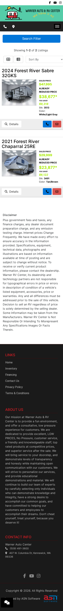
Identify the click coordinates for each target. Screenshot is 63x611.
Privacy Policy (14, 387)
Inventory (11, 368)
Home (9, 362)
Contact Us (12, 381)
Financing (11, 374)
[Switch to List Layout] (18, 59)
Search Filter (31, 38)
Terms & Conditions (17, 393)
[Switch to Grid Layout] (8, 59)
